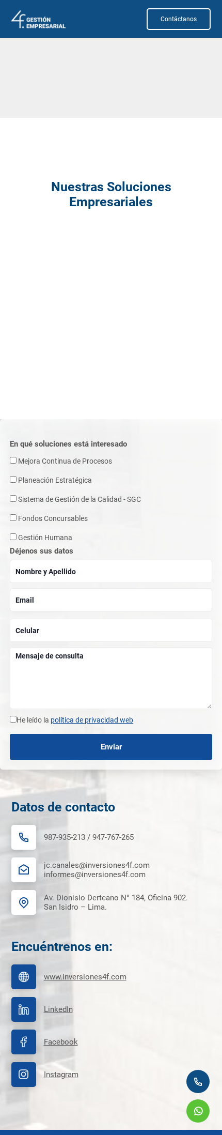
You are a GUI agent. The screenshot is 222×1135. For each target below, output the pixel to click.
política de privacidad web (92, 720)
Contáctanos (179, 19)
